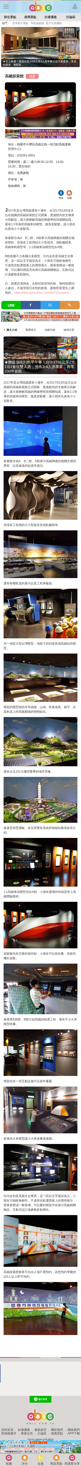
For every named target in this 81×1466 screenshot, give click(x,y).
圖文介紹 (12, 329)
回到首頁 (7, 1429)
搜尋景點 (30, 17)
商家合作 (27, 1433)
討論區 (42, 1433)
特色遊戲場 (37, 23)
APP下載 (74, 1433)
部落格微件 (8, 1433)
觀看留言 (31, 329)
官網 (69, 193)
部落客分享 (72, 1463)
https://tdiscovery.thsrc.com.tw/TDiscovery (41, 292)
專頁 (61, 193)
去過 (40, 1463)
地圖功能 (50, 329)
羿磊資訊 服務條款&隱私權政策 (40, 1439)
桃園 (32, 76)
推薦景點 (57, 1433)
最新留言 (40, 1429)
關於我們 (57, 1429)
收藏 (9, 1463)
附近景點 (10, 17)
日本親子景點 (20, 23)
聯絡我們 (74, 1429)
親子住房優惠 (54, 23)
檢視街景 (69, 329)
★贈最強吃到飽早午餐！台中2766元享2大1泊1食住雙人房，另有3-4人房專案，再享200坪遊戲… (39, 366)
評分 (25, 1463)
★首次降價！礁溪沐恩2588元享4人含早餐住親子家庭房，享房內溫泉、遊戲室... (39, 63)
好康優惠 (51, 17)
